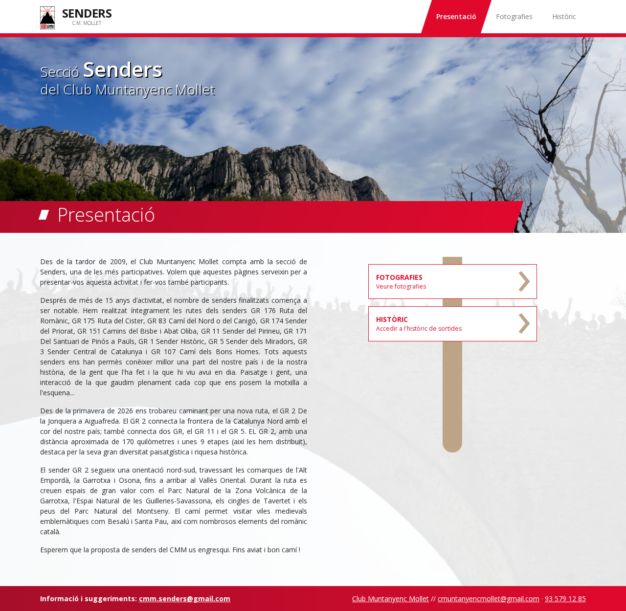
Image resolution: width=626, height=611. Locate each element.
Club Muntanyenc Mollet (390, 598)
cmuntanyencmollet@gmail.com (488, 598)
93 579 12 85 (565, 598)
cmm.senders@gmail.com (184, 598)
